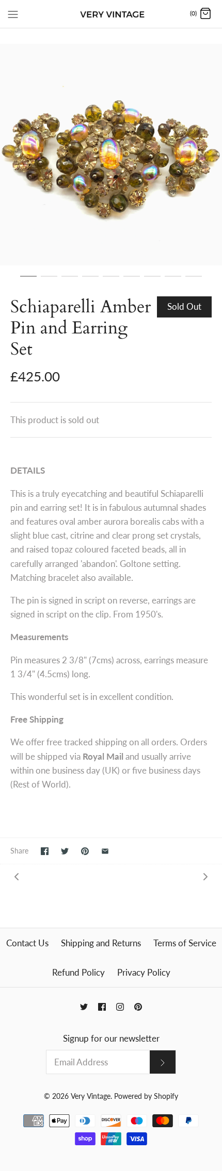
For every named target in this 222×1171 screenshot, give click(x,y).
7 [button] (152, 281)
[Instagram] (120, 1007)
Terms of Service (184, 943)
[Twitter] (84, 1007)
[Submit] (163, 1062)
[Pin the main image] (85, 851)
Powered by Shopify (146, 1096)
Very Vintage (90, 1096)
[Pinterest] (138, 1007)
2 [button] (49, 281)
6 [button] (131, 281)
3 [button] (70, 281)
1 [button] (28, 281)
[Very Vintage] (111, 14)
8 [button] (173, 281)
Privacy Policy (143, 972)
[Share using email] (105, 851)
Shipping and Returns (101, 943)
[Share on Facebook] (45, 851)
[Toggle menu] (13, 13)
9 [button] (193, 281)
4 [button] (90, 281)
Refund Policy (78, 972)
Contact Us (27, 943)
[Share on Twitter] (65, 851)
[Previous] (16, 876)
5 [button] (111, 281)
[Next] (205, 876)
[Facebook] (102, 1007)
